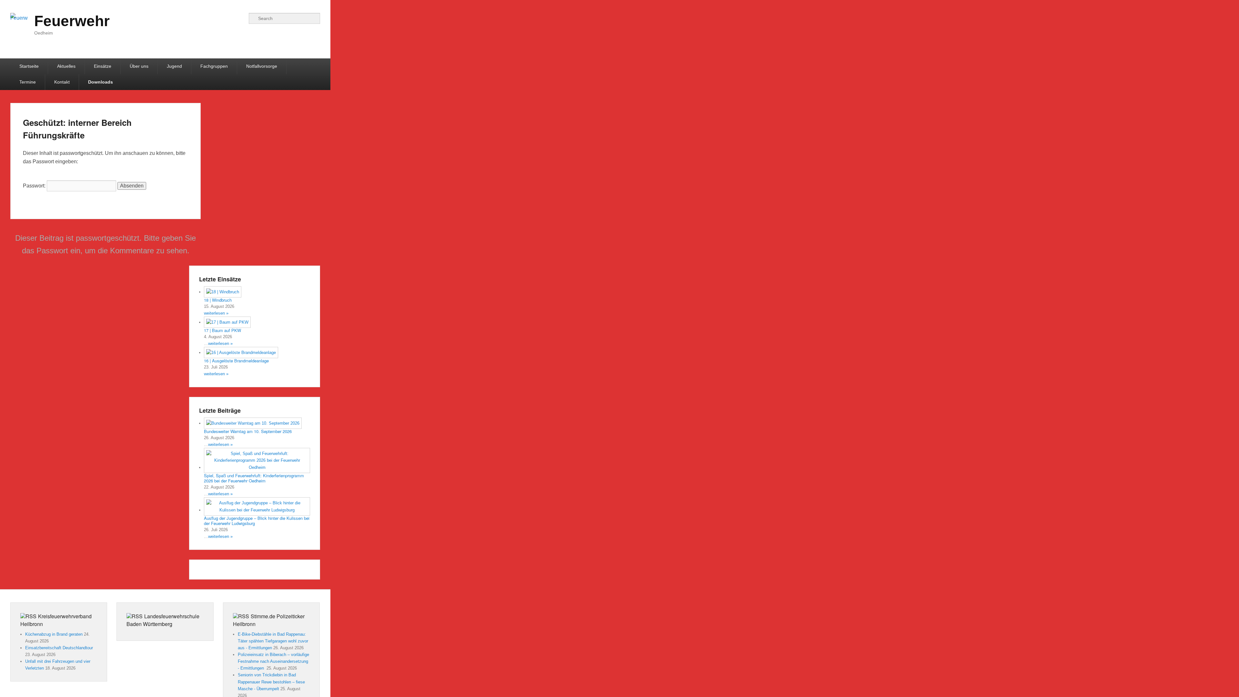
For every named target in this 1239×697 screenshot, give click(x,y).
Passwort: (35, 185)
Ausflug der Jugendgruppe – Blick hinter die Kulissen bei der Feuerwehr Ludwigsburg (256, 521)
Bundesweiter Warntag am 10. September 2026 (248, 431)
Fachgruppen (214, 66)
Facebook (211, 18)
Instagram (225, 18)
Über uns (139, 66)
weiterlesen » (216, 313)
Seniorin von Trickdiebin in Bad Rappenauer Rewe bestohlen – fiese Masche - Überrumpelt (271, 681)
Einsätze (102, 66)
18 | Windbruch (218, 300)
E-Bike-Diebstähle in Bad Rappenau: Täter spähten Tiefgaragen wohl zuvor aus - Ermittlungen (273, 641)
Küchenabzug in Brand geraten (54, 634)
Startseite (29, 66)
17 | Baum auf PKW (222, 330)
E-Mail (240, 18)
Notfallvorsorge (261, 66)
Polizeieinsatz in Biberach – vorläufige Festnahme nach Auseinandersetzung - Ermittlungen (273, 661)
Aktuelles (66, 66)
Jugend (174, 66)
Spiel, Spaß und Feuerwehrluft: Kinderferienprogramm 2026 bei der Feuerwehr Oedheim (254, 478)
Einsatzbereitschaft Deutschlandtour (59, 647)
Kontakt (62, 82)
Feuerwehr (72, 21)
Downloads (100, 82)
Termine (27, 82)
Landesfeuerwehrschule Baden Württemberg (162, 619)
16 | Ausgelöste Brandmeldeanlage (236, 361)
